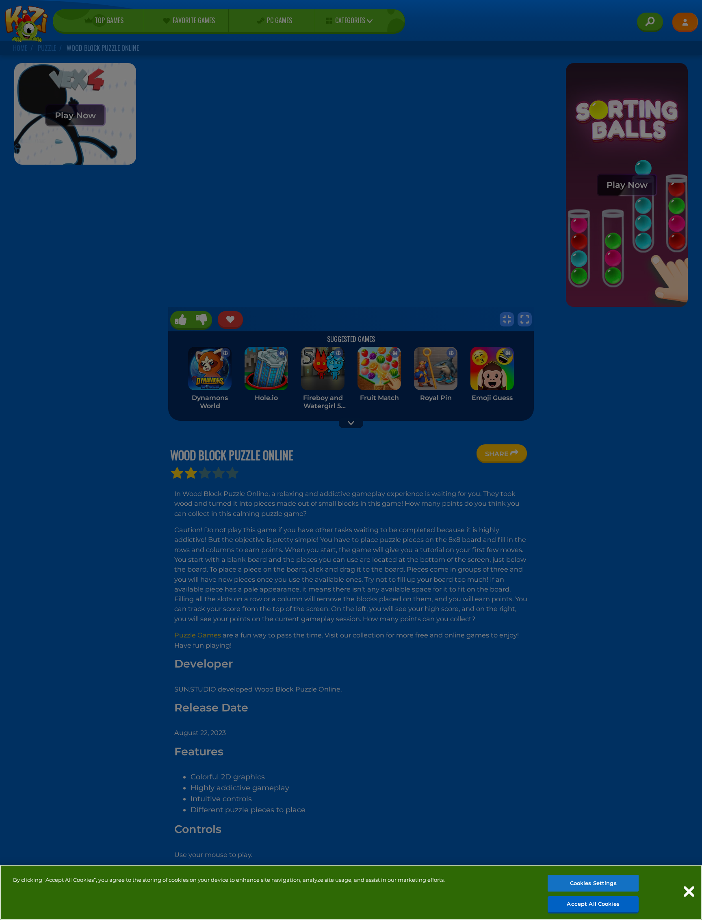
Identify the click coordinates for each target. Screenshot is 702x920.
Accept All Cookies (593, 903)
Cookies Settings (593, 883)
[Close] (689, 891)
